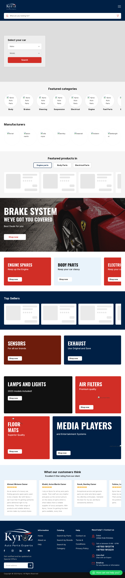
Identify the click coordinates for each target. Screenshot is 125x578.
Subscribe (30, 565)
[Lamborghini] (113, 137)
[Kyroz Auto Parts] (11, 6)
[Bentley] (62, 137)
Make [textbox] (12, 46)
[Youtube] (28, 550)
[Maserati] (79, 137)
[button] (106, 572)
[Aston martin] (29, 137)
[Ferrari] (12, 137)
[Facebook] (4, 550)
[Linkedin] (20, 550)
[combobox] (25, 46)
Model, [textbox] (12, 53)
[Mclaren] (96, 137)
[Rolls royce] (46, 137)
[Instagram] (12, 550)
